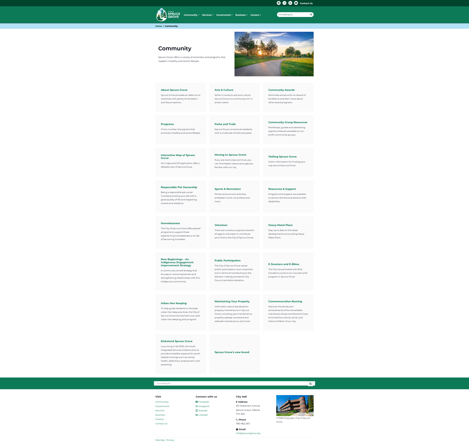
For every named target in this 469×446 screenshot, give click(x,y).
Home (158, 26)
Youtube (202, 410)
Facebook (203, 401)
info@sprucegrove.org (248, 433)
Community (162, 401)
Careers (159, 419)
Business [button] (240, 14)
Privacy (170, 440)
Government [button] (223, 14)
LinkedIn (203, 414)
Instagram (204, 406)
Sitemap (160, 440)
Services (159, 410)
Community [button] (190, 14)
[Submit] (311, 14)
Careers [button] (254, 14)
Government (162, 406)
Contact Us (306, 3)
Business (160, 414)
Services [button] (207, 14)
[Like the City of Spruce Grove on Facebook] (279, 2)
